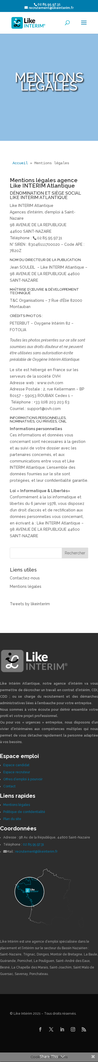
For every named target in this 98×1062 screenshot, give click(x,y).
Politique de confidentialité (24, 812)
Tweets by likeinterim (30, 604)
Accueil (20, 163)
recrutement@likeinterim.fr (36, 851)
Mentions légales (25, 586)
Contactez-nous (25, 578)
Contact (9, 786)
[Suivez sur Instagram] (73, 1029)
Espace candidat (16, 765)
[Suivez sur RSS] (83, 1029)
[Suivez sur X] (51, 1029)
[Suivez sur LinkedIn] (62, 1029)
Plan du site (12, 819)
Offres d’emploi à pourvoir (22, 779)
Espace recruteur (16, 772)
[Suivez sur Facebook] (40, 1029)
